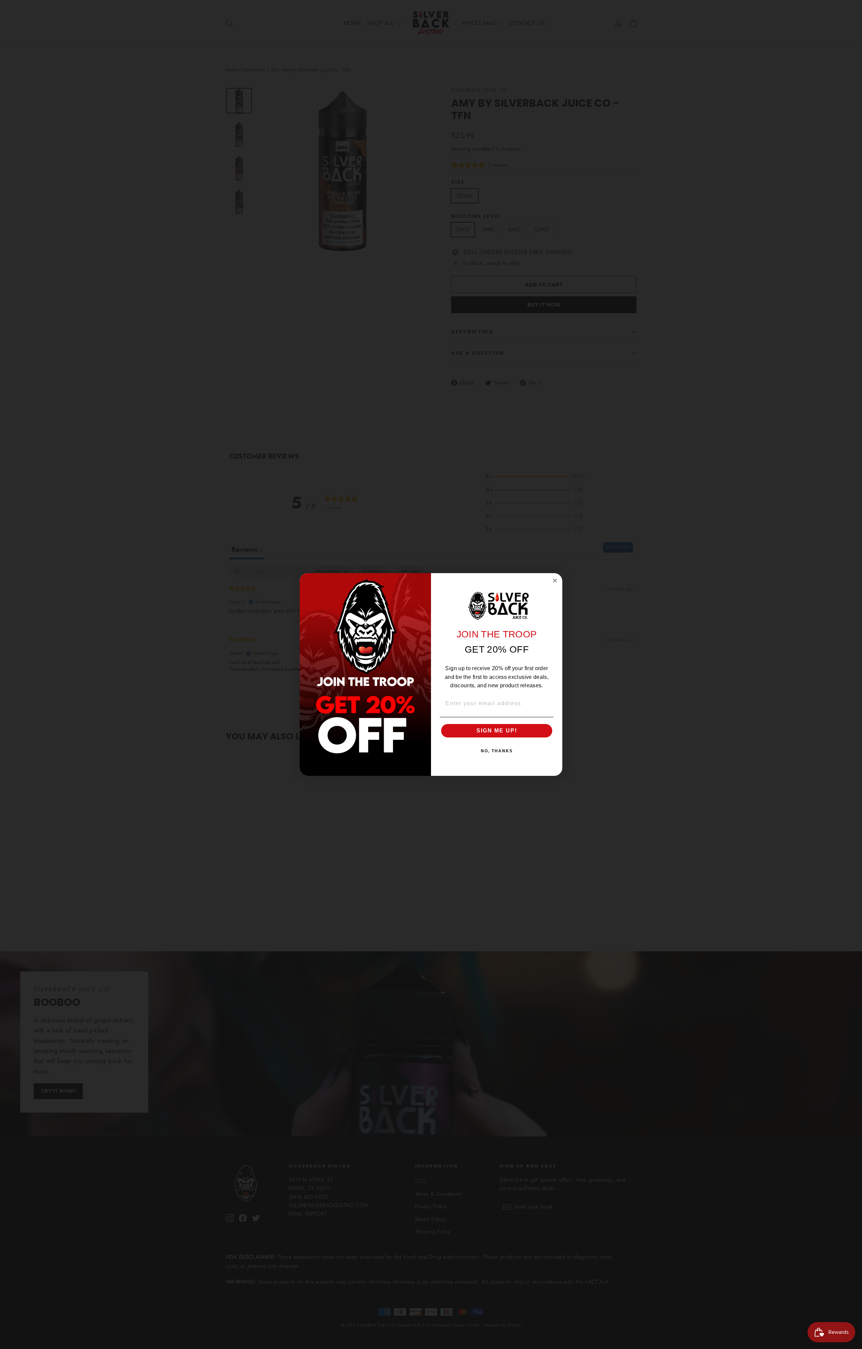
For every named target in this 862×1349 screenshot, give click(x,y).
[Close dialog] (555, 581)
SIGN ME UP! (496, 730)
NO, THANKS (497, 751)
